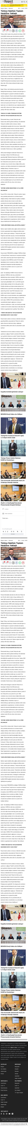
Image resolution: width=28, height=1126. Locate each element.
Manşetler (17, 1066)
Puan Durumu (4, 1090)
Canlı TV (3, 1085)
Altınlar (16, 1073)
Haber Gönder (18, 1078)
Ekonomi (11, 8)
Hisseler (17, 1069)
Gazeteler (17, 1076)
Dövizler (17, 1071)
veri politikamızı (16, 1124)
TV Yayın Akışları (19, 1092)
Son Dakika (3, 1069)
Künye (2, 1073)
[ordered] (11, 531)
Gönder (13, 534)
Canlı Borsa (3, 1083)
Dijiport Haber (4, 8)
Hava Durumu (4, 1088)
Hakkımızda (3, 1071)
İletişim (2, 1066)
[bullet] (14, 531)
